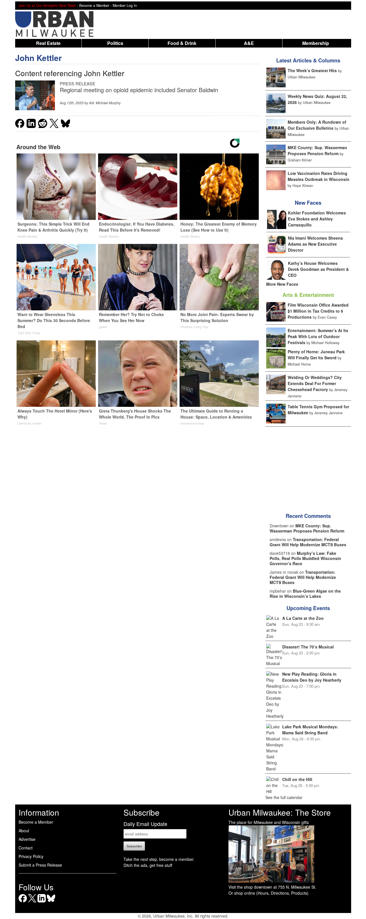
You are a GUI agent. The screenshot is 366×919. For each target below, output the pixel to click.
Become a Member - (96, 5)
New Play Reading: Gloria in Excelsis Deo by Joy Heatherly (311, 677)
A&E (249, 43)
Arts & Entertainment (308, 295)
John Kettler (38, 58)
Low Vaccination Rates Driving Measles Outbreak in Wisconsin (318, 176)
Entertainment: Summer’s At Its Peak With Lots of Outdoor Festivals (318, 336)
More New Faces (282, 284)
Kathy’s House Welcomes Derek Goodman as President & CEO (318, 269)
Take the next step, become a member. (159, 859)
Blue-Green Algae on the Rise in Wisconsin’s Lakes (305, 593)
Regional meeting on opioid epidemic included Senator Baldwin (139, 90)
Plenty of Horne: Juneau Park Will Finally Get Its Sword (316, 354)
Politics (115, 43)
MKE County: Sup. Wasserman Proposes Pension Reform (317, 150)
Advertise (27, 839)
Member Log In (125, 5)
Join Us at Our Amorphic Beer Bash (47, 5)
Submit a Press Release (40, 865)
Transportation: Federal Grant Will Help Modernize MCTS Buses (308, 542)
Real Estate (48, 43)
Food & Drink (182, 43)
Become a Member (36, 822)
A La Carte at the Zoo (303, 618)
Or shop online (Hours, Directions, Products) (268, 893)
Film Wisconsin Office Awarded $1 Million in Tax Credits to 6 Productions (318, 311)
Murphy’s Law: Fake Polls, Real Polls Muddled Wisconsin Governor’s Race (305, 558)
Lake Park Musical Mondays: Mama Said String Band (310, 729)
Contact (26, 848)
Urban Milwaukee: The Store (279, 812)
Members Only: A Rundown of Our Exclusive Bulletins (317, 125)
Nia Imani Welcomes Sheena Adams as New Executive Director (315, 244)
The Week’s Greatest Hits (312, 70)
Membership (315, 43)
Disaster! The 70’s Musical (308, 647)
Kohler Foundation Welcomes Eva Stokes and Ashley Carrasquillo (317, 219)
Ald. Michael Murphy (105, 102)
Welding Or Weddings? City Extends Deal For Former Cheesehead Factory (315, 383)
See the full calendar (284, 797)
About (24, 830)
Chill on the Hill (297, 779)
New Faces (308, 202)
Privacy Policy (31, 856)
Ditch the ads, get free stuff (148, 865)
